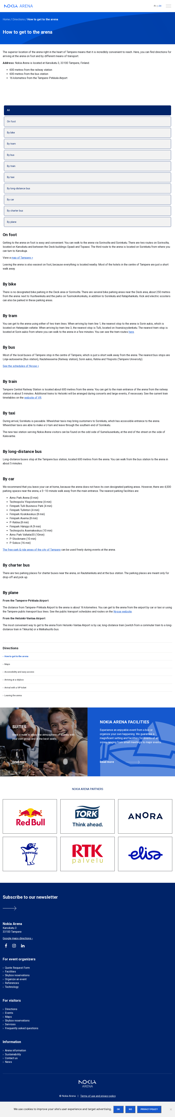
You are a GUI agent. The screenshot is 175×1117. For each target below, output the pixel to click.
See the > (21, 366)
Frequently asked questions (21, 1028)
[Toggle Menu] (168, 6)
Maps (8, 1016)
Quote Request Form (17, 967)
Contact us (11, 1058)
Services (10, 1024)
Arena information (15, 1050)
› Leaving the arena (12, 695)
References (12, 983)
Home (6, 19)
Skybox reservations (17, 975)
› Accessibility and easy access (18, 672)
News (8, 1062)
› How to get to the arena (15, 656)
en (159, 6)
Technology (12, 987)
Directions (18, 19)
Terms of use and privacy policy (98, 1096)
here (131, 331)
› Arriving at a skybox (13, 679)
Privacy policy (149, 1109)
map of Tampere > (22, 257)
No (130, 1109)
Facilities (10, 971)
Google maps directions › (18, 938)
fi (155, 6)
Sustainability (13, 1054)
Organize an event (15, 979)
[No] (170, 1109)
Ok (118, 1109)
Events (9, 1012)
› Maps (6, 664)
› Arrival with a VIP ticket (14, 687)
